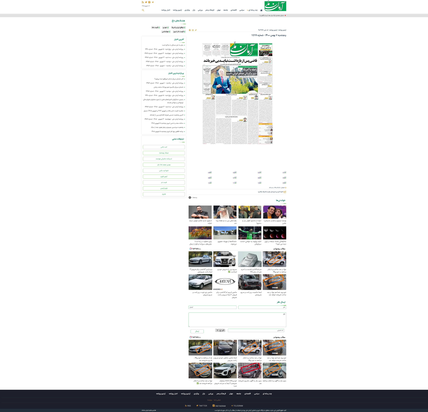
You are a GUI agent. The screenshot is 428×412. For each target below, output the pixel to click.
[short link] (196, 30)
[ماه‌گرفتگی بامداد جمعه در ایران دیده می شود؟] (274, 233)
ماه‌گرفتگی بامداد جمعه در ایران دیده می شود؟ (275, 242)
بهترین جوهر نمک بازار (164, 165)
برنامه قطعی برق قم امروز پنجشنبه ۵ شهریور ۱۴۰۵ (167, 131)
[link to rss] (143, 2)
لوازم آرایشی (163, 188)
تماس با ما (217, 400)
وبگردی (187, 10)
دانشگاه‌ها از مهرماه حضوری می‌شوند (227, 242)
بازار (193, 10)
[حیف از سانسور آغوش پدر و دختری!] (249, 212)
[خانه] (261, 10)
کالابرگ (164, 194)
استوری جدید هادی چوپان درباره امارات (200, 222)
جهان (219, 10)
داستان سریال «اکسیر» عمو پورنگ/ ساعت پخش (168, 87)
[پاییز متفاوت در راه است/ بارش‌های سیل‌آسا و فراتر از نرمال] (200, 233)
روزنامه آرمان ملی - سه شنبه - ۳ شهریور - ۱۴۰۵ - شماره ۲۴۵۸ (164, 57)
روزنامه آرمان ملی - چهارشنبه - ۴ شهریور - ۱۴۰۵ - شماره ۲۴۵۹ (164, 53)
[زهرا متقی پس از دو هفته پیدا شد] (225, 212)
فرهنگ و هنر (209, 10)
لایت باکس (164, 147)
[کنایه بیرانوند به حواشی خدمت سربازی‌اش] (249, 233)
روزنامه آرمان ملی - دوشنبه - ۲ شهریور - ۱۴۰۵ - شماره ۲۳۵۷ (164, 61)
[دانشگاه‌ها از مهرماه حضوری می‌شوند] (225, 233)
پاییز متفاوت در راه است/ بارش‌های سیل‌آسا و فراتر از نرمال (200, 242)
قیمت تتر (164, 182)
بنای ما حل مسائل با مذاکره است (172, 45)
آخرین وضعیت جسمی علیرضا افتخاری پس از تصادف (166, 115)
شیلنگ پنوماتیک (164, 153)
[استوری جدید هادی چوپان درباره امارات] (200, 212)
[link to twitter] (146, 2)
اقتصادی (234, 10)
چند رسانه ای (267, 393)
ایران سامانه (145, 410)
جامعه (225, 10)
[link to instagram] (149, 2)
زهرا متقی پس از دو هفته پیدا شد (226, 222)
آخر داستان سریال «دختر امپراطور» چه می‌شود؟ (168, 79)
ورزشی (200, 10)
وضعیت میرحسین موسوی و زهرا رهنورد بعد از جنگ (167, 127)
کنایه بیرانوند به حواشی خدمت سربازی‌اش (250, 242)
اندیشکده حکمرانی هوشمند (164, 159)
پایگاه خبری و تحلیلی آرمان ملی (255, 410)
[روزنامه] (284, 173)
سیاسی (241, 10)
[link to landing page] (275, 5)
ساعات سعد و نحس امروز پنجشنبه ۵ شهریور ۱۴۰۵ (167, 123)
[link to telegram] (152, 2)
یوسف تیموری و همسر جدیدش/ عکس (275, 222)
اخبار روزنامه (165, 10)
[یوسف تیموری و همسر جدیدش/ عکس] (274, 212)
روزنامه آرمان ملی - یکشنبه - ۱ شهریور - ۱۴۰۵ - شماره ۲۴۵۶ (164, 66)
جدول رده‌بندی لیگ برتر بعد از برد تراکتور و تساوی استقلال (267, 15)
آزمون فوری (163, 177)
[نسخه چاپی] (190, 30)
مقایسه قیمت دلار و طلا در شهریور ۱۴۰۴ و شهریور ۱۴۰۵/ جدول (163, 111)
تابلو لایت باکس (164, 171)
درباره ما (210, 400)
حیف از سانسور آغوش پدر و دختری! (251, 222)
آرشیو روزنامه (177, 10)
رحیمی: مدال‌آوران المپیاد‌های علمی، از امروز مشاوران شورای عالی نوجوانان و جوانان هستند (163, 101)
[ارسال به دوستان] (193, 30)
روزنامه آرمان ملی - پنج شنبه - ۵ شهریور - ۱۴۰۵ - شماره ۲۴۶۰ (164, 49)
